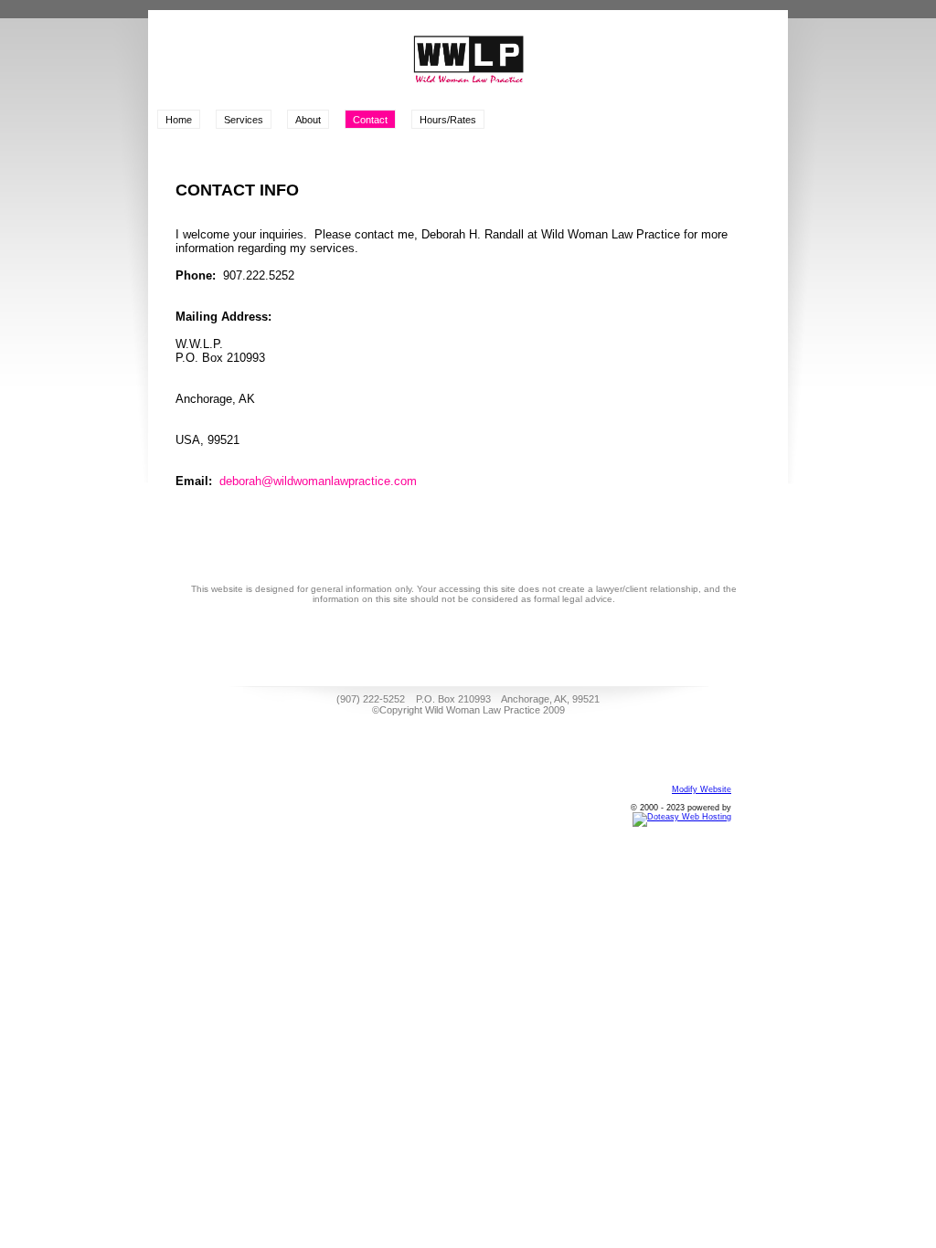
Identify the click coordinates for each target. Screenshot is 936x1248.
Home (178, 119)
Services (243, 119)
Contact (370, 119)
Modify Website (701, 789)
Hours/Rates (448, 119)
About (308, 119)
